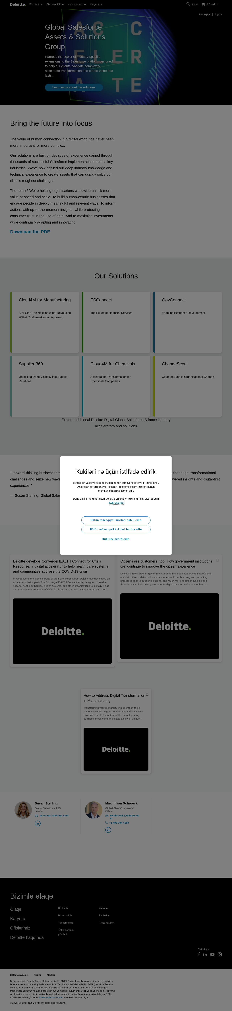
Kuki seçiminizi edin (115, 539)
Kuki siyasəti (116, 502)
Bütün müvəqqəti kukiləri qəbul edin (116, 520)
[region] (116, 505)
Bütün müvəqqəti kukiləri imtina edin (116, 529)
